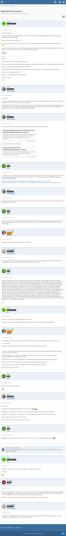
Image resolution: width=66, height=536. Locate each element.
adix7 (4, 438)
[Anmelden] (59, 2)
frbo (4, 13)
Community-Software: (33, 533)
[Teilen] (63, 16)
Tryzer (7, 448)
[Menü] (63, 2)
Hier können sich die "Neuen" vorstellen (35, 449)
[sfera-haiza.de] (2, 2)
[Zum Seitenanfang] (63, 533)
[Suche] (55, 2)
